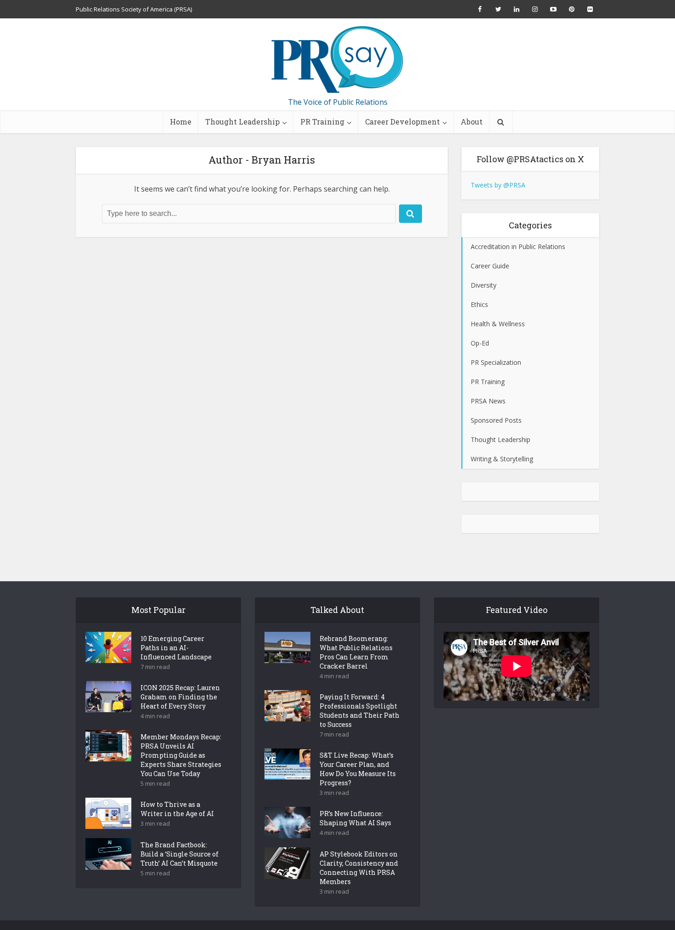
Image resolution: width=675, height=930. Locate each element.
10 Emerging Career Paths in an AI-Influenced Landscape (176, 647)
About (472, 121)
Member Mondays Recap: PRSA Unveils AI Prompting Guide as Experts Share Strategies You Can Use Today (181, 755)
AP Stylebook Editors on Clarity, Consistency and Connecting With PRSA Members (359, 868)
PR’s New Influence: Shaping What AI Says (355, 818)
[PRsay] (337, 59)
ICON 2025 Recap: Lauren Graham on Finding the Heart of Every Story (180, 696)
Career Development (402, 121)
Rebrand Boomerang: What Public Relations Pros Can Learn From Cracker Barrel (356, 652)
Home (180, 121)
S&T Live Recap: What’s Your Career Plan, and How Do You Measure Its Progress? (358, 769)
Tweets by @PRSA (498, 185)
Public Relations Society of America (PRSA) (134, 9)
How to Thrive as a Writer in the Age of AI (177, 809)
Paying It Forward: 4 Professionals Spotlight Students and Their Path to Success (359, 710)
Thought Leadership (242, 121)
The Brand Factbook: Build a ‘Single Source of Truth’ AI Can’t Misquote (180, 854)
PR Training (322, 121)
